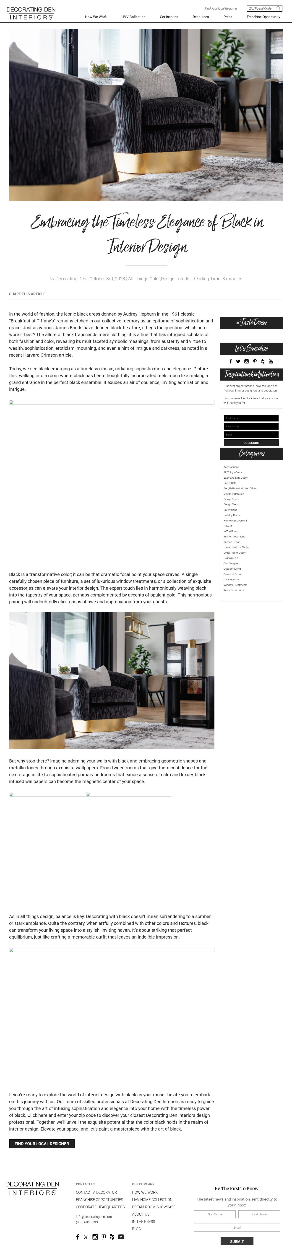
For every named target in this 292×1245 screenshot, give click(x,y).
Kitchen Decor (232, 558)
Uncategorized (232, 595)
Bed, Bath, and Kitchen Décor (240, 504)
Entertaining (230, 526)
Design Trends (232, 520)
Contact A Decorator (96, 1192)
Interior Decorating (234, 553)
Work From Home (234, 606)
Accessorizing (231, 483)
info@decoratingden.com (94, 1217)
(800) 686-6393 (87, 1222)
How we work (145, 1192)
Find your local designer (42, 1143)
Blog (136, 1229)
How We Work (96, 17)
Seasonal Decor (233, 590)
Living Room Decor (235, 569)
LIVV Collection (133, 17)
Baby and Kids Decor (236, 494)
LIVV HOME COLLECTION (152, 1200)
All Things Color (233, 488)
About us (140, 1214)
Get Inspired (169, 17)
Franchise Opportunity (263, 17)
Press (228, 17)
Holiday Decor (232, 531)
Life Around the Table (236, 563)
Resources (201, 17)
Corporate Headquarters (100, 1207)
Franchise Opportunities (99, 1200)
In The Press (230, 547)
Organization (231, 574)
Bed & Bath (230, 499)
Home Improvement (235, 536)
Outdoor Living (232, 585)
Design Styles (231, 515)
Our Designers (232, 579)
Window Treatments (235, 601)
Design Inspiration (234, 510)
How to (228, 542)
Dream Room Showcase (153, 1207)
